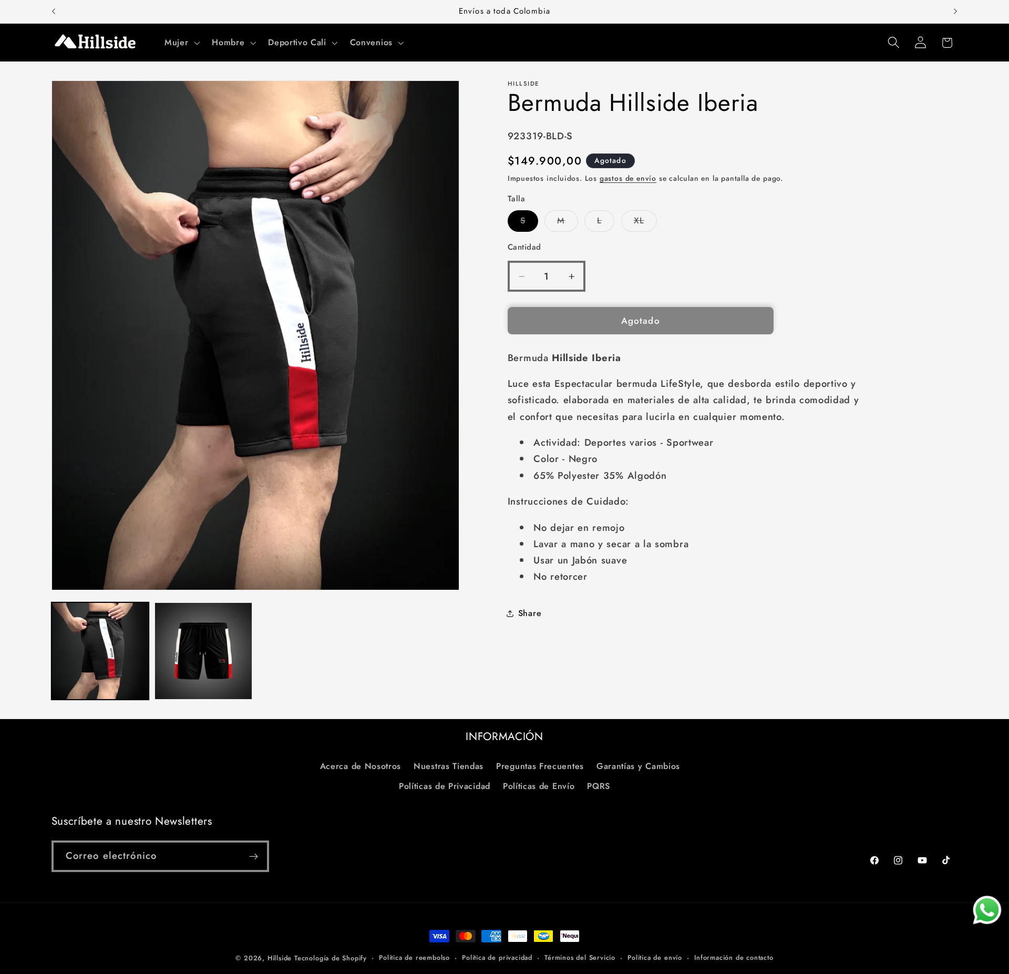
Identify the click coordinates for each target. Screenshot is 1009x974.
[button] (180, 42)
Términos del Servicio (579, 957)
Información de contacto (734, 957)
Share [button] (529, 613)
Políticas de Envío (538, 786)
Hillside (279, 958)
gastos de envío (628, 178)
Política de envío (654, 957)
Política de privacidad (497, 957)
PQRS (598, 786)
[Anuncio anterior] (53, 11)
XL (645, 223)
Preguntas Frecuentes (540, 766)
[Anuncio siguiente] (955, 11)
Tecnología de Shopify (330, 958)
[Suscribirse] (253, 856)
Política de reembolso (414, 957)
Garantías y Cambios (638, 766)
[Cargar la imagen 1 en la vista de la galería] (100, 651)
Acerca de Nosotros (360, 766)
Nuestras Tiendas (448, 766)
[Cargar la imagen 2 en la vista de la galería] (203, 651)
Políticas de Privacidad (444, 786)
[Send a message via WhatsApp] (987, 910)
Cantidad (524, 247)
